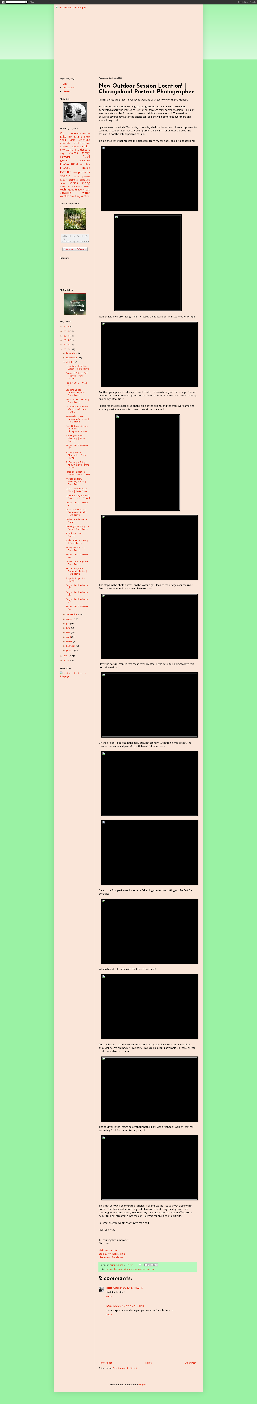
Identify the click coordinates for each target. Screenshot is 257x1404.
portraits (142, 1269)
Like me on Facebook (111, 1257)
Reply (109, 1296)
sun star (76, 186)
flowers (66, 156)
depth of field (72, 150)
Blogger (142, 1384)
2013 (66, 344)
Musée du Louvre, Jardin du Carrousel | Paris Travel (77, 419)
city (62, 149)
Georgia (86, 133)
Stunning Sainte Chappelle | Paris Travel (76, 455)
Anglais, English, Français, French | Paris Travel (76, 481)
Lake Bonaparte (71, 136)
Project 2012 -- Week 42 (77, 446)
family (86, 153)
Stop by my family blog (112, 1253)
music (86, 168)
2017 (66, 326)
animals (65, 143)
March (69, 641)
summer (65, 186)
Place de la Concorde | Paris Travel (77, 401)
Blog (65, 83)
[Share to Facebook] (153, 1264)
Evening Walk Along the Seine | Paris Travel (77, 527)
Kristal (109, 1287)
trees (86, 189)
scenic (65, 176)
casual (110, 1269)
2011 (66, 655)
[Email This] (145, 1264)
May (68, 632)
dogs (62, 153)
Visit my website (108, 1250)
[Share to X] (150, 1264)
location (118, 1269)
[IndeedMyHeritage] (75, 314)
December (72, 353)
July (68, 623)
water (86, 192)
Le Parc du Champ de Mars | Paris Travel (77, 490)
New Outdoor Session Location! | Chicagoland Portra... (77, 428)
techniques (67, 189)
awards (75, 146)
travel (78, 189)
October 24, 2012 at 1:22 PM (128, 1287)
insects (64, 163)
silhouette (85, 179)
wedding (75, 196)
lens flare (85, 164)
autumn (65, 146)
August (70, 618)
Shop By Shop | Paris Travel (76, 579)
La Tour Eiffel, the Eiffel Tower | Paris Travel (78, 497)
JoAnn (109, 1305)
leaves (74, 163)
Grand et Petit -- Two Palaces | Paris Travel (77, 375)
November (72, 357)
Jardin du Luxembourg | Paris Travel (77, 541)
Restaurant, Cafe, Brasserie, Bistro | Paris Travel (76, 571)
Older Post (190, 1362)
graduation (84, 160)
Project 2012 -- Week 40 (77, 556)
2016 (66, 331)
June (68, 627)
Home (148, 1362)
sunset (85, 186)
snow (63, 183)
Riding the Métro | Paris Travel (75, 549)
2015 (66, 335)
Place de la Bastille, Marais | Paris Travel (78, 473)
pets (75, 172)
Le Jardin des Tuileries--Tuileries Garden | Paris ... (77, 409)
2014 (66, 340)
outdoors (127, 1269)
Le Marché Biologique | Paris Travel (78, 562)
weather (65, 196)
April (68, 636)
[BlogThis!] (148, 1264)
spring (86, 183)
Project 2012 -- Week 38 (77, 593)
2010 (66, 660)
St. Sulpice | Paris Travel (75, 534)
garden (64, 160)
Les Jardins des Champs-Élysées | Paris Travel (76, 392)
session (151, 1269)
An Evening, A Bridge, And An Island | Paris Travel (77, 465)
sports (73, 183)
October (70, 362)
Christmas (66, 133)
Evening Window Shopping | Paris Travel (75, 438)
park (135, 1269)
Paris (72, 140)
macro (65, 167)
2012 (66, 349)
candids (85, 146)
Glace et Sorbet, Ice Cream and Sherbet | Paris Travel (78, 512)
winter (85, 196)
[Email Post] (140, 1264)
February (71, 645)
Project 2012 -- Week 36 (77, 607)
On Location (69, 87)
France (77, 133)
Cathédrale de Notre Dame (76, 520)
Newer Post (105, 1362)
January (70, 650)
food (86, 156)
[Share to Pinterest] (156, 1264)
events (73, 153)
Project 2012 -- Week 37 (77, 600)
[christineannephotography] (75, 121)
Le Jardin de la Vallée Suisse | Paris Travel (77, 367)
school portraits (82, 176)
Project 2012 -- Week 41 (77, 504)
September (72, 614)
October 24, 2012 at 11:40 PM (128, 1305)
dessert (85, 149)
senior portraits (69, 179)
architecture (82, 143)
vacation (65, 192)
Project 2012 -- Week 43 (77, 384)
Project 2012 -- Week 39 (77, 586)
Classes (67, 91)
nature (65, 171)
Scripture (84, 140)
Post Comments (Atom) (125, 1368)
